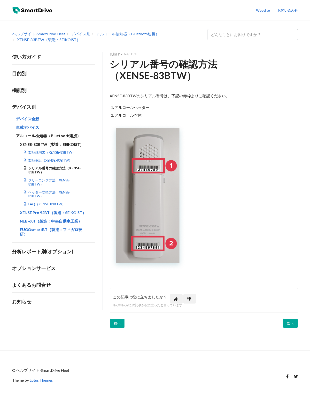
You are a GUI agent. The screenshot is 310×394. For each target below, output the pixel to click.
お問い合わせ (288, 10)
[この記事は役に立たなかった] (189, 299)
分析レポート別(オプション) (42, 251)
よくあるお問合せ (31, 285)
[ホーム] (33, 10)
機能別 (19, 90)
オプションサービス (34, 268)
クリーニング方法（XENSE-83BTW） (49, 182)
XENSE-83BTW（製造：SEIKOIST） (48, 39)
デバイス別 (80, 33)
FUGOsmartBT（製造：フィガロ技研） (51, 231)
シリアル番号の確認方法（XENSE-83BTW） (54, 170)
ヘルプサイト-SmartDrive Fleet (38, 33)
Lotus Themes (41, 380)
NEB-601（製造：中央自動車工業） (51, 221)
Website (263, 10)
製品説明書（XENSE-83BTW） (52, 152)
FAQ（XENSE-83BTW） (46, 204)
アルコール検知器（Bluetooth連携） (127, 33)
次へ (290, 323)
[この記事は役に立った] (176, 299)
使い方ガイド (26, 56)
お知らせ (21, 301)
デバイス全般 (27, 118)
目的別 (19, 73)
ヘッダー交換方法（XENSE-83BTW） (49, 194)
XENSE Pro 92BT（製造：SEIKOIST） (53, 212)
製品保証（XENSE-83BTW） (50, 160)
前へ (117, 323)
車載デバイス (27, 127)
